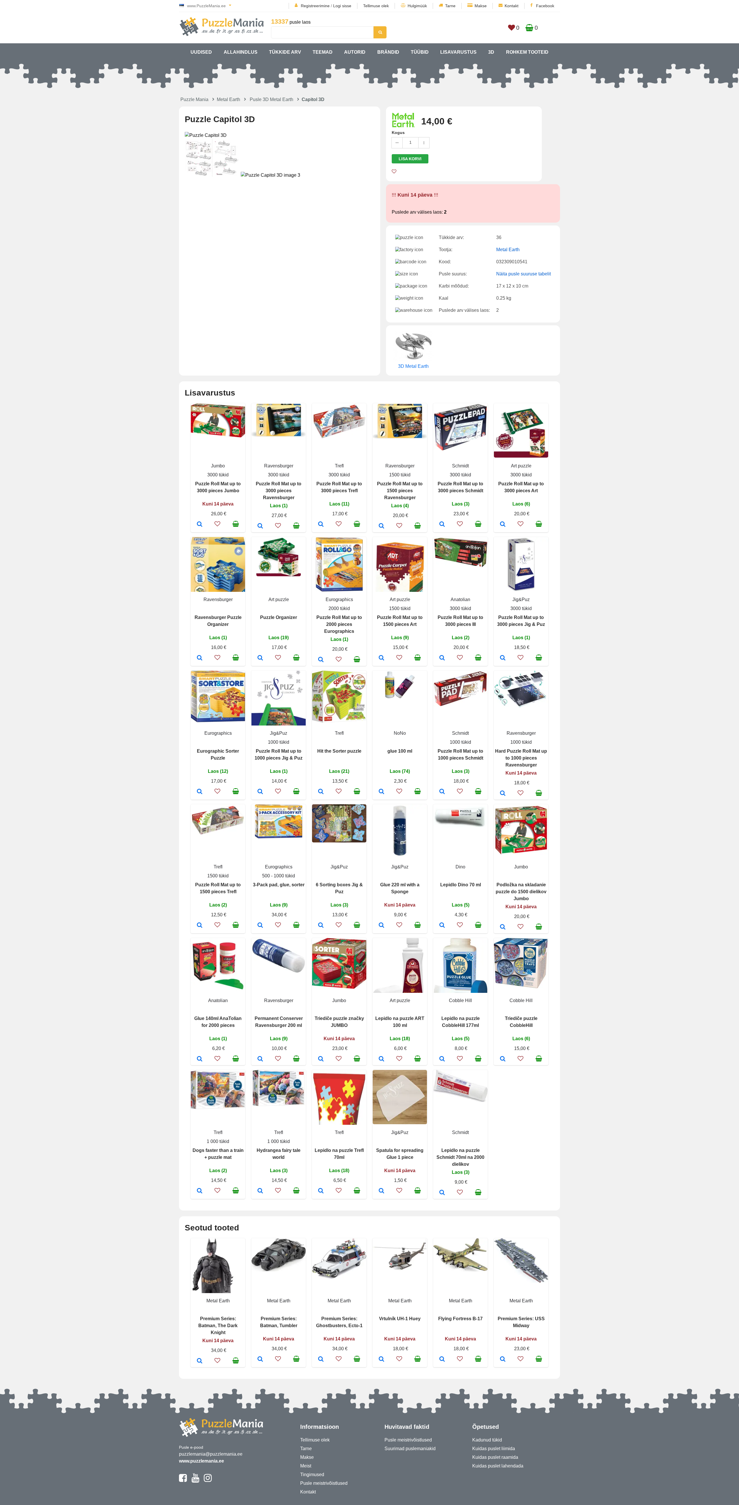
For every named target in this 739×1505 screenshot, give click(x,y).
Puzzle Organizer (278, 617)
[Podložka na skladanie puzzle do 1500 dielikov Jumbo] (502, 927)
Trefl (339, 465)
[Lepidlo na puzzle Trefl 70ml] (321, 1191)
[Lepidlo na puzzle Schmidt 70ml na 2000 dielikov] (442, 1193)
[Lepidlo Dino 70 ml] (442, 925)
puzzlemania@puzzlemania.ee (210, 1454)
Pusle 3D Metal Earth (271, 99)
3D (491, 52)
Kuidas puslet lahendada (497, 1465)
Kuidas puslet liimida (493, 1448)
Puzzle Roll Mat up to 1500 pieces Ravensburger (400, 490)
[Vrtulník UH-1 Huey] (381, 1359)
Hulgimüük (417, 5)
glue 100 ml (399, 751)
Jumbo (218, 465)
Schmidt (460, 465)
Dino (460, 866)
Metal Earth (228, 99)
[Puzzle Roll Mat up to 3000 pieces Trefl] (321, 524)
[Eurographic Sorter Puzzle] (199, 792)
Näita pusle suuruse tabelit (523, 273)
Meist (305, 1465)
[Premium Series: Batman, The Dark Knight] (199, 1361)
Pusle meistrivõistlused (324, 1483)
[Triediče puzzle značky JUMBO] (321, 1059)
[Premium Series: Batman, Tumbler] (260, 1359)
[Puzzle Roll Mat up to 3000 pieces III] (442, 658)
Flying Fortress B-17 (460, 1318)
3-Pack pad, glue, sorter (279, 884)
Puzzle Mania (194, 99)
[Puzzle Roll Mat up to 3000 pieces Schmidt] (442, 524)
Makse (481, 5)
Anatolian (460, 599)
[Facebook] (183, 1480)
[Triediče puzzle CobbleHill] (502, 1059)
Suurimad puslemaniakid (410, 1448)
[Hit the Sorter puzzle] (321, 792)
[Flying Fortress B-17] (442, 1359)
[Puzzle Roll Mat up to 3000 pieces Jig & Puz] (502, 658)
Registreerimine (315, 5)
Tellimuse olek (376, 5)
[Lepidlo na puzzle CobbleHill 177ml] (442, 1059)
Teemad (323, 52)
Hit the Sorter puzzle (339, 751)
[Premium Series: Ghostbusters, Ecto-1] (321, 1359)
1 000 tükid (218, 1141)
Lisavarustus (458, 52)
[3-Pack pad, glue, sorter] (260, 925)
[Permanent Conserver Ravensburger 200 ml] (260, 1059)
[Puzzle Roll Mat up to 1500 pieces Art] (381, 658)
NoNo (400, 733)
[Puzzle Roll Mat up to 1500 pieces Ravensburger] (381, 526)
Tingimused (312, 1474)
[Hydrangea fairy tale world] (260, 1191)
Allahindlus (240, 52)
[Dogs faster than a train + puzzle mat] (199, 1191)
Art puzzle (521, 465)
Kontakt (511, 5)
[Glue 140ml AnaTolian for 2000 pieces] (199, 1059)
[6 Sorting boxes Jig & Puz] (321, 925)
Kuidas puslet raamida (495, 1457)
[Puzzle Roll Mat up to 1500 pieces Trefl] (199, 925)
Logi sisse (342, 5)
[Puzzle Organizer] (260, 658)
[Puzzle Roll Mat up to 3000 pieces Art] (502, 524)
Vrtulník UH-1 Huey (400, 1318)
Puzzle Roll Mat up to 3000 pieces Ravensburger (278, 490)
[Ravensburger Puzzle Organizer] (199, 658)
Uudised (201, 52)
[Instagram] (208, 1480)
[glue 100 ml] (381, 792)
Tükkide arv (285, 52)
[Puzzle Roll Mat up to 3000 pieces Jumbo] (199, 524)
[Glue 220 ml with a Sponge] (381, 925)
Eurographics (339, 599)
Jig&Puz (521, 599)
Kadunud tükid (487, 1439)
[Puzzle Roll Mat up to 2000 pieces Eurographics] (321, 660)
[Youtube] (195, 1480)
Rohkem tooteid (527, 52)
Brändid (388, 52)
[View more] (218, 435)
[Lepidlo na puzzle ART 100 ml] (381, 1059)
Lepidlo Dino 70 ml (460, 884)
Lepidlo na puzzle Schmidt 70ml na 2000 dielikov (460, 1157)
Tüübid (420, 52)
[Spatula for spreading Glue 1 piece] (381, 1191)
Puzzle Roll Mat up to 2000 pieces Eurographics (339, 624)
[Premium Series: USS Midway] (502, 1359)
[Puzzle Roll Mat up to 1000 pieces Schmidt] (442, 792)
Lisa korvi (410, 158)
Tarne (450, 5)
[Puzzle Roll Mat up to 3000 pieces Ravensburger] (260, 526)
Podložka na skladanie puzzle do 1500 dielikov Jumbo (521, 891)
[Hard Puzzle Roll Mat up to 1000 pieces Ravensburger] (502, 793)
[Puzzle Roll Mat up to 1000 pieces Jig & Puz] (260, 792)
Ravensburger (278, 465)
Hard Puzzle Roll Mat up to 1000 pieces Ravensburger (521, 758)
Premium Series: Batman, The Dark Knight (218, 1325)
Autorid (354, 52)
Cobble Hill (460, 1000)
